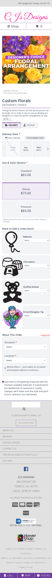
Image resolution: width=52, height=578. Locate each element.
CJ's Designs (26, 17)
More (6, 119)
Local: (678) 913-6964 (26, 491)
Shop (15, 26)
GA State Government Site (37, 558)
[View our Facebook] (26, 470)
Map (27, 575)
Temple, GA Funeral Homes (19, 549)
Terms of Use (26, 567)
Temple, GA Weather (11, 558)
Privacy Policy (14, 563)
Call (9, 575)
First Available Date (35, 138)
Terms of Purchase (34, 563)
